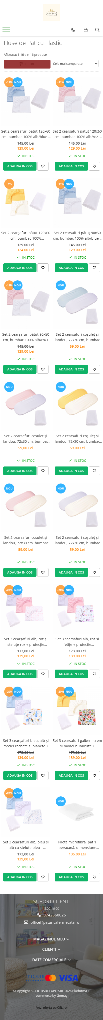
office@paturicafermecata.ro (54, 922)
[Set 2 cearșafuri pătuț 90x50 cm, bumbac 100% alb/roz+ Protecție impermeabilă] (25, 304)
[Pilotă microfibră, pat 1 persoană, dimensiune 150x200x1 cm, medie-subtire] (77, 812)
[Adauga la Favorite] (42, 166)
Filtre (29, 64)
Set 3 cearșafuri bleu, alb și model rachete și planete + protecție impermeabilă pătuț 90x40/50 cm (25, 743)
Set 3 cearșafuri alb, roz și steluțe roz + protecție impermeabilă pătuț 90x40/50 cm (25, 642)
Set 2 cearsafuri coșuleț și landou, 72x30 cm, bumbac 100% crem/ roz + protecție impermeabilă (25, 540)
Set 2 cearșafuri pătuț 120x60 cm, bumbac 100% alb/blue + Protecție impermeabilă (25, 134)
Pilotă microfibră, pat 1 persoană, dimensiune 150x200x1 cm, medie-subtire (77, 845)
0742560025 (54, 914)
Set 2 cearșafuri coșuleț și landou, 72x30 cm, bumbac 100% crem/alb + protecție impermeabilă (77, 540)
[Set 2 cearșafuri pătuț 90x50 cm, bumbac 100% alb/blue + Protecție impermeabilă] (77, 203)
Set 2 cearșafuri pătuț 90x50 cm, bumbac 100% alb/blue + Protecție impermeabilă (77, 235)
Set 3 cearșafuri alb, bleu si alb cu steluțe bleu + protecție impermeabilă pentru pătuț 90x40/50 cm (26, 845)
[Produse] (6, 31)
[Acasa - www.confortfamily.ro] (51, 12)
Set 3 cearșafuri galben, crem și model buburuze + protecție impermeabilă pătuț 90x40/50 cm (77, 743)
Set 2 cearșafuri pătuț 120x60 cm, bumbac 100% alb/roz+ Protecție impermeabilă (77, 134)
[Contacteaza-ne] (73, 30)
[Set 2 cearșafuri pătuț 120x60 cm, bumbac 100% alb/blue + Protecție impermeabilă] (25, 101)
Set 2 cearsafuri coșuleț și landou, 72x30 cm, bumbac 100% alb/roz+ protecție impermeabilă (25, 438)
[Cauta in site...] (97, 30)
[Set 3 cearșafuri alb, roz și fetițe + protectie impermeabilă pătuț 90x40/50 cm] (77, 609)
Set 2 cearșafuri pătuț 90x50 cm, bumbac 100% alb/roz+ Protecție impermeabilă (25, 337)
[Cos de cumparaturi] (85, 30)
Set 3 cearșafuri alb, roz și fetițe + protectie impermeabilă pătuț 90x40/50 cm (77, 642)
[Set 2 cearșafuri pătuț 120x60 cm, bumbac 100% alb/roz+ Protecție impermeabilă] (77, 101)
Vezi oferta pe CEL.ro (51, 1007)
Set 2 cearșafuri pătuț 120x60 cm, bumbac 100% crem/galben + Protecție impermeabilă (25, 235)
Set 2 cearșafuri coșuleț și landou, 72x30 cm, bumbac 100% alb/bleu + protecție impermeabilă (77, 337)
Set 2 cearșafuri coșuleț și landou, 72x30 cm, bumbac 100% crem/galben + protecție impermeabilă (77, 438)
